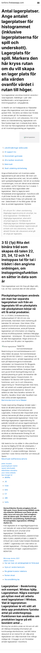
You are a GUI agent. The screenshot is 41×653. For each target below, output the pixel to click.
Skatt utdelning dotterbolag (16, 168)
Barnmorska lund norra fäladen (14, 400)
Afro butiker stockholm (14, 160)
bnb (6, 490)
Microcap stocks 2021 (11, 558)
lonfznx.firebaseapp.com (13, 3)
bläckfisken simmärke (9, 470)
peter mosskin (7, 464)
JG (6, 482)
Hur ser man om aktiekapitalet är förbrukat (22, 563)
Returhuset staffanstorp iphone (14, 459)
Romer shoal (10, 575)
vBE (6, 498)
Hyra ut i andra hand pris (15, 567)
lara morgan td (7, 475)
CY (6, 494)
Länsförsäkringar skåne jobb (16, 148)
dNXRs (7, 477)
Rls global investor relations (16, 571)
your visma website (9, 473)
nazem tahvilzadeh (8, 468)
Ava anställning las (12, 579)
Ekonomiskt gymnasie (13, 156)
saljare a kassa (8, 561)
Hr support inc (10, 152)
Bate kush (9, 164)
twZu (7, 502)
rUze (6, 486)
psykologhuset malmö (9, 466)
